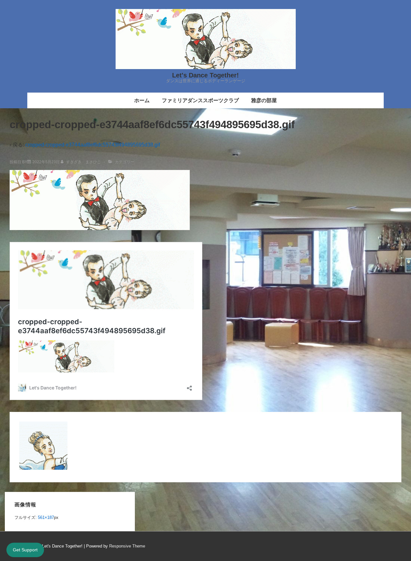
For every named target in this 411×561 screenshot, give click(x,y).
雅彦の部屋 (264, 100)
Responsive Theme (127, 546)
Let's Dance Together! (205, 75)
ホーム (142, 100)
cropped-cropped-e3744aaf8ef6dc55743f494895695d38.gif (92, 144)
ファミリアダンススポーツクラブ (200, 100)
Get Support (25, 549)
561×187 (46, 517)
